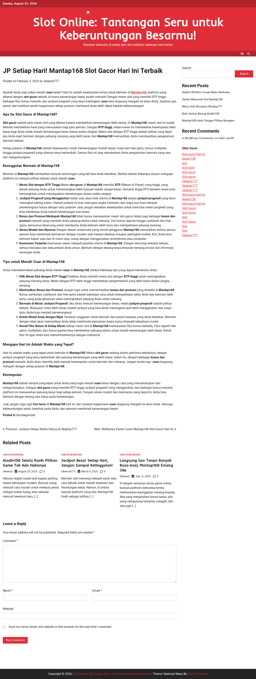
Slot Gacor (189, 208)
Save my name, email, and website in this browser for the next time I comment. (60, 627)
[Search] (248, 53)
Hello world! (226, 138)
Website (8, 609)
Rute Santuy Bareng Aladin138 (200, 113)
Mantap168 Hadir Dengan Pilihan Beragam (208, 120)
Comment (10, 541)
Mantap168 (138, 92)
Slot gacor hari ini (193, 154)
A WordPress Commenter (198, 138)
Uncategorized (25, 415)
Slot (184, 217)
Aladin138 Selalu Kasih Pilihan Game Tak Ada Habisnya (30, 462)
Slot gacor (188, 172)
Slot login (188, 168)
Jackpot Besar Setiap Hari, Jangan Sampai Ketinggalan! (87, 462)
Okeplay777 (190, 181)
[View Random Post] (242, 53)
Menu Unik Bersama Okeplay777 (202, 106)
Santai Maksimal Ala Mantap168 (202, 99)
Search (186, 68)
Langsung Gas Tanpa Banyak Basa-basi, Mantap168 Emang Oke (146, 465)
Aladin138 (188, 159)
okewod (7, 471)
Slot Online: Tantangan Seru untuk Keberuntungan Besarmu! (128, 28)
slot (184, 163)
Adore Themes (197, 674)
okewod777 (51, 81)
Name (8, 590)
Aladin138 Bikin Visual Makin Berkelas (206, 92)
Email (97, 590)
